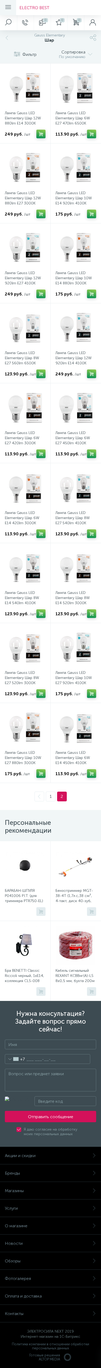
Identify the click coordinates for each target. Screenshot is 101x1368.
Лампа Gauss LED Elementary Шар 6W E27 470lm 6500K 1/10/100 (72, 121)
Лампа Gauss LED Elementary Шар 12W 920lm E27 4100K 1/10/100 (23, 281)
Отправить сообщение (50, 1116)
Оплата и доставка (23, 1296)
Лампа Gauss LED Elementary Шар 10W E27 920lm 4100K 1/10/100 (73, 680)
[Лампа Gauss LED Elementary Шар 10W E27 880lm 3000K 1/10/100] (25, 727)
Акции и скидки (20, 1155)
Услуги (11, 1208)
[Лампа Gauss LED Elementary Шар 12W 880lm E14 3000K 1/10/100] (25, 87)
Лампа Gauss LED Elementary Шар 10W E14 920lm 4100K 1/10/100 (73, 201)
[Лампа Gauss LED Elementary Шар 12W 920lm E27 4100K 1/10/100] (25, 247)
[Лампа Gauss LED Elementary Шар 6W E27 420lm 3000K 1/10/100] (25, 407)
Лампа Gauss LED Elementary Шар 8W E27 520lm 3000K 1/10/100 (22, 680)
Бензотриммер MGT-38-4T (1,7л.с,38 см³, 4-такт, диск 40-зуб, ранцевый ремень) (74, 898)
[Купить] (41, 134)
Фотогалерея (18, 1278)
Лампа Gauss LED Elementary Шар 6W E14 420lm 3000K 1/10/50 (22, 520)
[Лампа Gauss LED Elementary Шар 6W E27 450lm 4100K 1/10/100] (75, 407)
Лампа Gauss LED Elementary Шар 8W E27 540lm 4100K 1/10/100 (72, 520)
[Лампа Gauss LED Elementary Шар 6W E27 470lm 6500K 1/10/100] (75, 87)
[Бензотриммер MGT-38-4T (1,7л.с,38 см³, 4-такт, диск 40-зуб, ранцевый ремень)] (75, 865)
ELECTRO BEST (34, 7)
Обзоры (12, 1260)
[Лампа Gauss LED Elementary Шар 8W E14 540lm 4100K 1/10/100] (25, 567)
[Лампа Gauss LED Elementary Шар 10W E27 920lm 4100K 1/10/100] (75, 647)
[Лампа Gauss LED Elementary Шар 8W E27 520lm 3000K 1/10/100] (25, 647)
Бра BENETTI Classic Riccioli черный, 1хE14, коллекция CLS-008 (24, 975)
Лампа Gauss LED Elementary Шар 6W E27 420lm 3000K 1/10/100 (22, 441)
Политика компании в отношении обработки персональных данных (50, 1346)
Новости (14, 1243)
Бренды (12, 1173)
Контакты (14, 1313)
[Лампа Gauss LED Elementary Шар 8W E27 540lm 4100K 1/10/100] (75, 487)
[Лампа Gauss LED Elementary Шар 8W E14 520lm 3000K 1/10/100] (75, 567)
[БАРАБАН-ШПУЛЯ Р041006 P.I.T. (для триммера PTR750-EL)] (25, 865)
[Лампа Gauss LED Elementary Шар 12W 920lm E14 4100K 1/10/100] (75, 327)
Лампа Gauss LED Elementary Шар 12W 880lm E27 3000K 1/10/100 (23, 201)
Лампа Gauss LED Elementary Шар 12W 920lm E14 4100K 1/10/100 (73, 361)
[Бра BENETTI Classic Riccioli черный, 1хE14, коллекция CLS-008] (25, 945)
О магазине (16, 1225)
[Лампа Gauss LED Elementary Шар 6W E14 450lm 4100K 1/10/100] (75, 727)
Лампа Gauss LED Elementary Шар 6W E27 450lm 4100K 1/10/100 (72, 441)
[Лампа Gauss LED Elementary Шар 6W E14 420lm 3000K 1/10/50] (25, 487)
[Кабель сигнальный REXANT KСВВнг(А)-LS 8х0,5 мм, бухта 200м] (75, 945)
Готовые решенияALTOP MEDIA (44, 1357)
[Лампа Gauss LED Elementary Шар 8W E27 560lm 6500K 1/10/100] (25, 327)
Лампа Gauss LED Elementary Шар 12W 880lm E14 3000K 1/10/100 (23, 121)
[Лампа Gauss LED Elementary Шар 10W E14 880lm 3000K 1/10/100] (75, 247)
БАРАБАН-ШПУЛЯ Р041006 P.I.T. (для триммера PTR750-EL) (24, 895)
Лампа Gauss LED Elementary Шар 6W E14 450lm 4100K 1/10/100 (72, 760)
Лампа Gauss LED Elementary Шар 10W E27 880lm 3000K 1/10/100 (23, 760)
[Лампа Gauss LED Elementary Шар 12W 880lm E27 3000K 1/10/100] (25, 167)
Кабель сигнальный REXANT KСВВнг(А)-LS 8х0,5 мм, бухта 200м (75, 975)
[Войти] (92, 22)
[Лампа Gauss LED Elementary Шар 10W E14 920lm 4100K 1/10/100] (75, 167)
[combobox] (15, 1059)
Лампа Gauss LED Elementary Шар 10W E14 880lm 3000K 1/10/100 (73, 281)
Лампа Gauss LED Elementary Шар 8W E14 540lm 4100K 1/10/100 (22, 600)
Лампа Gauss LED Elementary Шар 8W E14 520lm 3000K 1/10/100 (72, 600)
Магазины (14, 1190)
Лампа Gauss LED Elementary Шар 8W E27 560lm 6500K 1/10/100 (22, 361)
